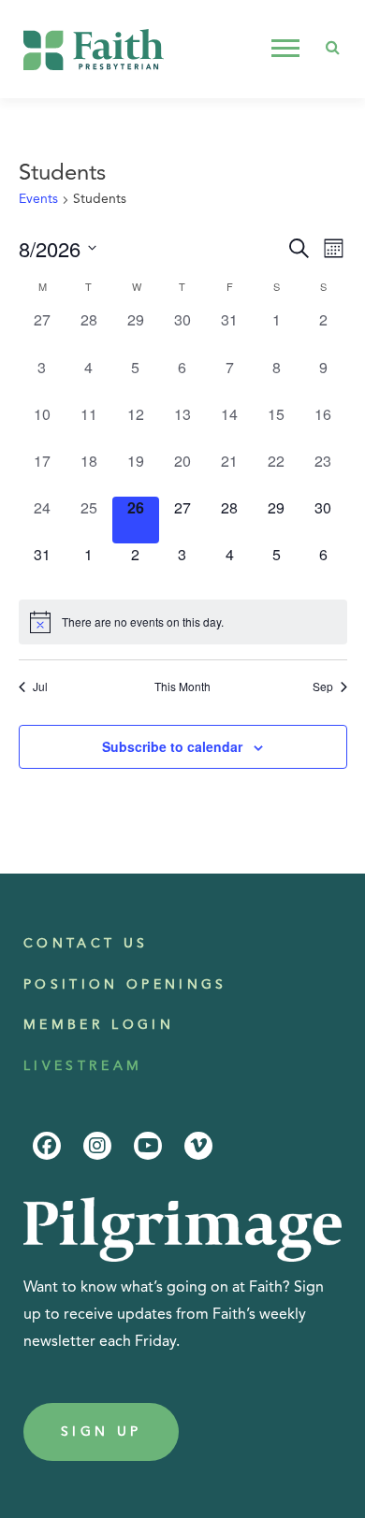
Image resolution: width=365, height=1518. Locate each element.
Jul (40, 686)
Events (38, 199)
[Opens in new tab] (47, 1146)
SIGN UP (101, 1431)
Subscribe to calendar (172, 746)
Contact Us (85, 943)
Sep (323, 686)
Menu (287, 48)
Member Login (98, 1025)
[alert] (183, 622)
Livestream (82, 1066)
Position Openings (125, 984)
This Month (182, 686)
